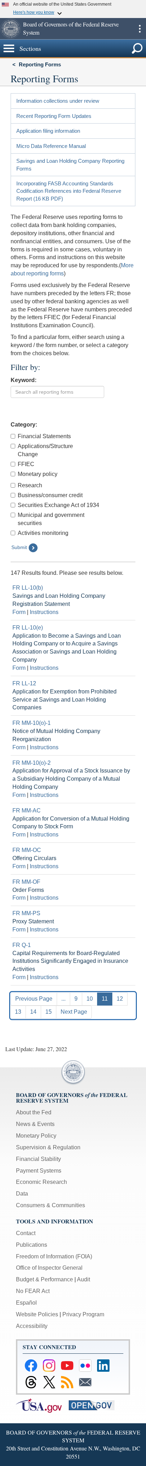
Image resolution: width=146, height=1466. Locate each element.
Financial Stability (38, 1159)
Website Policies (37, 1314)
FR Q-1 (21, 945)
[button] (10, 28)
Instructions (44, 612)
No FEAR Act (33, 1291)
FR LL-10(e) (27, 628)
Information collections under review (57, 101)
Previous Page (33, 999)
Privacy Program (83, 1314)
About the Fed (33, 1112)
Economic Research (41, 1182)
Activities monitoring (43, 533)
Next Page (74, 1012)
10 (89, 999)
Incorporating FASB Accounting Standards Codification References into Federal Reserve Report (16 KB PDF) (68, 191)
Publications (31, 1245)
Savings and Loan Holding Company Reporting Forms (70, 164)
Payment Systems (38, 1171)
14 (33, 1012)
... (63, 999)
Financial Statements (44, 436)
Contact (25, 1233)
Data (22, 1194)
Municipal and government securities (51, 519)
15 (48, 1012)
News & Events (35, 1124)
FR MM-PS (26, 913)
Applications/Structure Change (45, 450)
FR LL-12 (24, 683)
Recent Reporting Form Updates (53, 116)
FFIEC (26, 464)
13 (18, 1012)
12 (120, 999)
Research (30, 485)
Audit (83, 1279)
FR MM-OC (26, 850)
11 (105, 999)
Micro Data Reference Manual (51, 146)
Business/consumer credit (50, 495)
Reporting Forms (40, 64)
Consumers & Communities (50, 1205)
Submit (19, 547)
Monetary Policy (36, 1136)
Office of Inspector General (49, 1268)
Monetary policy (37, 474)
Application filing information (48, 131)
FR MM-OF (26, 882)
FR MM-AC (26, 811)
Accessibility (31, 1326)
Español (26, 1303)
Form (19, 612)
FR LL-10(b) (27, 588)
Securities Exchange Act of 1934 (58, 505)
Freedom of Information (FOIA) (54, 1256)
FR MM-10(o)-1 (31, 723)
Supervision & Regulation (48, 1147)
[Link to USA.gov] (42, 1405)
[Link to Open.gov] (94, 1405)
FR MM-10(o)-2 (31, 763)
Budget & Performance (44, 1279)
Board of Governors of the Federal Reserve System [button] (71, 28)
